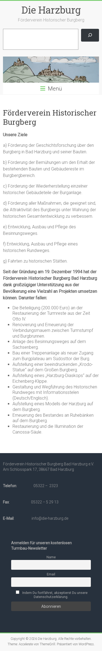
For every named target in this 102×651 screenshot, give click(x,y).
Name (51, 557)
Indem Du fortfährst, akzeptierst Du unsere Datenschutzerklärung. (54, 595)
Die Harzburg (51, 9)
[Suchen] (90, 35)
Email (51, 574)
